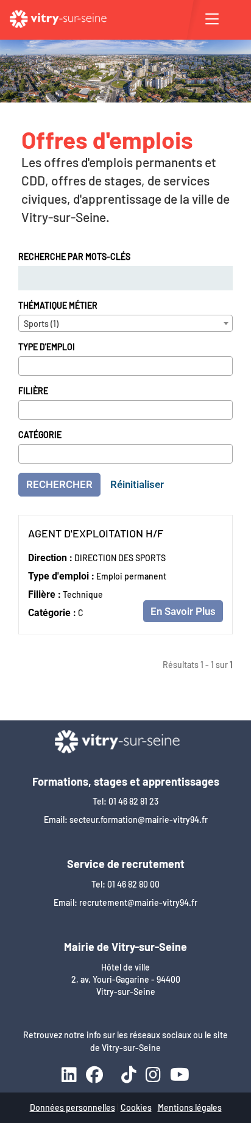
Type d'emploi (46, 347)
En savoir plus (183, 611)
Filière (33, 391)
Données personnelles (72, 1107)
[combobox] (125, 323)
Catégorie (40, 434)
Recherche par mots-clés (74, 256)
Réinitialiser (137, 484)
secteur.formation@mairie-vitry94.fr (138, 819)
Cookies (136, 1107)
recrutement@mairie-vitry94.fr (138, 902)
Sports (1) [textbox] (41, 323)
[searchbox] (25, 365)
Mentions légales (190, 1107)
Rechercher (59, 484)
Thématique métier (57, 305)
